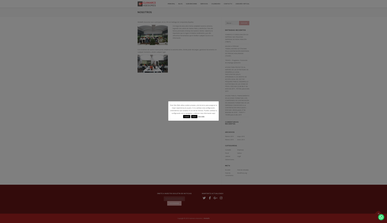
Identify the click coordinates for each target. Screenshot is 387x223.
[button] (381, 217)
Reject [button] (194, 116)
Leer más (201, 116)
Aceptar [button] (186, 116)
